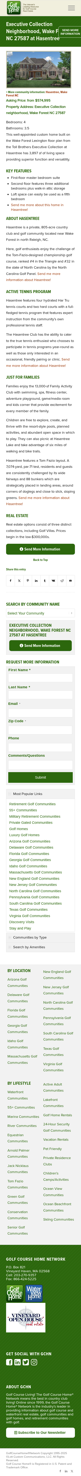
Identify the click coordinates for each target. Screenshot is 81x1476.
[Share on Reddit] (62, 580)
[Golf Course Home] (33, 8)
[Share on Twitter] (19, 580)
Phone (13, 738)
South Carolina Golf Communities (35, 903)
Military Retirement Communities (34, 816)
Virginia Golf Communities (29, 916)
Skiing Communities (58, 1219)
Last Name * (19, 687)
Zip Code (17, 721)
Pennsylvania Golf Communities (34, 897)
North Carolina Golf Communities (35, 891)
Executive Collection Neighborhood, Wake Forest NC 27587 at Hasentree (38, 32)
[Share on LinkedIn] (36, 580)
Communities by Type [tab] (30, 937)
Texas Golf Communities (28, 910)
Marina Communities (23, 1116)
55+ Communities (23, 810)
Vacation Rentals (55, 1139)
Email (14, 704)
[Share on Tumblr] (45, 580)
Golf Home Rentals (57, 1115)
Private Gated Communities (30, 823)
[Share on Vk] (53, 580)
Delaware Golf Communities (31, 847)
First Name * (19, 670)
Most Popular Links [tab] (27, 794)
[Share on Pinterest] (28, 580)
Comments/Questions (26, 756)
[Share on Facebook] (10, 580)
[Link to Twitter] (72, 1471)
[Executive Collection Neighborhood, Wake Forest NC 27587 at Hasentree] (38, 87)
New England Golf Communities (34, 879)
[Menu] (69, 8)
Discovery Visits (21, 922)
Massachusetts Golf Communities (35, 872)
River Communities (22, 1126)
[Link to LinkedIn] (66, 1471)
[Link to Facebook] (60, 1471)
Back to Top (40, 560)
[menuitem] (69, 8)
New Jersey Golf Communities (33, 885)
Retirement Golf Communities (32, 804)
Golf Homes (18, 829)
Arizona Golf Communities (29, 841)
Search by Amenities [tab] (29, 947)
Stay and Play (20, 928)
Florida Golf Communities (29, 854)
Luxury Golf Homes (24, 835)
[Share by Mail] (70, 580)
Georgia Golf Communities (30, 860)
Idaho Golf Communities (28, 866)
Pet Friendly (52, 1149)
